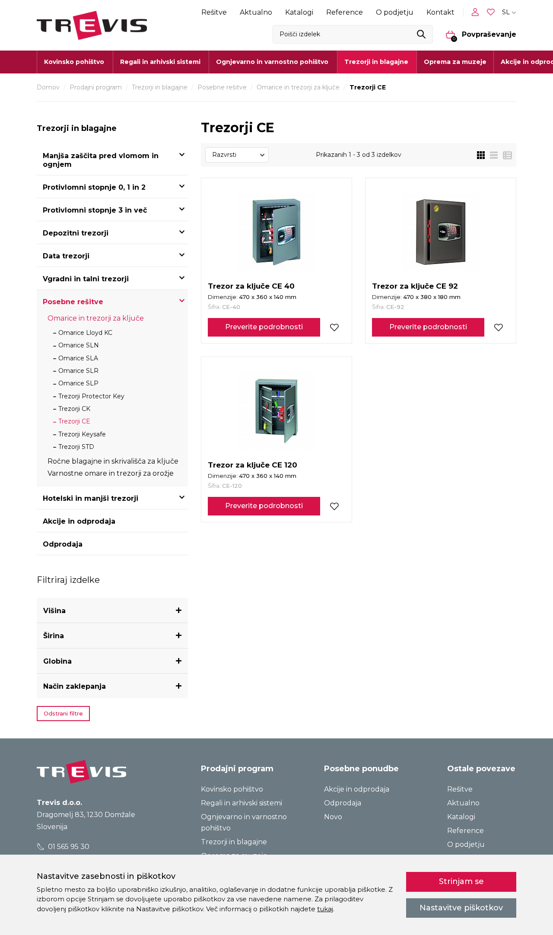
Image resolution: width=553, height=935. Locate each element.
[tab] (112, 611)
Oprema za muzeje (455, 62)
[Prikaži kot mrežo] (481, 155)
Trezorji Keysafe (82, 434)
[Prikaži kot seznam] (491, 155)
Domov (48, 87)
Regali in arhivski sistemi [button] (160, 62)
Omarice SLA (78, 358)
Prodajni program (96, 87)
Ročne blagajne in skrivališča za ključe (113, 461)
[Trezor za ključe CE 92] (441, 232)
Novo (333, 817)
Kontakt (440, 12)
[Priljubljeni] (492, 12)
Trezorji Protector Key (91, 396)
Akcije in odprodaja (79, 521)
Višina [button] (54, 611)
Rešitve (214, 12)
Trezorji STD (76, 447)
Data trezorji (66, 256)
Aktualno (256, 12)
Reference (344, 12)
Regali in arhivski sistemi (241, 803)
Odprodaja (63, 544)
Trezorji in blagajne (160, 87)
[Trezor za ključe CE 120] (276, 411)
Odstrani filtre (63, 713)
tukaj (325, 909)
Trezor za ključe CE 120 (252, 465)
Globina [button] (57, 661)
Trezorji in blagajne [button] (376, 62)
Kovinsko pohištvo (232, 789)
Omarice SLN (78, 345)
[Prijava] (477, 12)
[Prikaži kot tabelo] (505, 155)
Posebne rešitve (222, 87)
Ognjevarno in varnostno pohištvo (244, 822)
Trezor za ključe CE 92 (415, 286)
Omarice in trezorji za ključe (298, 87)
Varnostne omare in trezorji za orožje (111, 473)
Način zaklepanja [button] (74, 686)
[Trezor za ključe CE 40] (276, 232)
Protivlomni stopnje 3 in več (95, 210)
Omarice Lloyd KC (85, 333)
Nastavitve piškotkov (461, 908)
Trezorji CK (74, 409)
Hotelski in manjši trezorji (90, 498)
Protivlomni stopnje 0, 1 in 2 (94, 187)
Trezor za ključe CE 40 (251, 286)
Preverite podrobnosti (264, 327)
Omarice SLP (78, 383)
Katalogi (299, 12)
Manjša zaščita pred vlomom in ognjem (101, 160)
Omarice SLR (78, 371)
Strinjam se (461, 881)
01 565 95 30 (67, 847)
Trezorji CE (74, 421)
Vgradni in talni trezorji (86, 279)
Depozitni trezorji (75, 233)
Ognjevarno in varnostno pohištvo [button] (272, 62)
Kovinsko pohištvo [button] (74, 62)
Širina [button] (53, 636)
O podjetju (394, 12)
